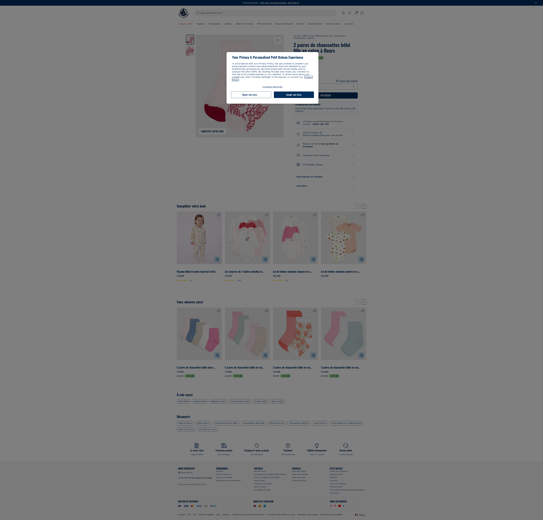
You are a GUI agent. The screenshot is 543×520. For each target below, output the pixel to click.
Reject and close (249, 94)
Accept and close (293, 94)
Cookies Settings (272, 86)
